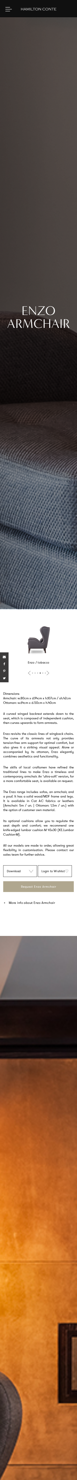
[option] (38, 644)
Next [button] (47, 673)
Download (14, 871)
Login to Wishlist (53, 871)
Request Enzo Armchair (38, 887)
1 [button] (32, 673)
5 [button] (43, 673)
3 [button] (38, 673)
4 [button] (40, 673)
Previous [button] (30, 673)
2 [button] (35, 673)
